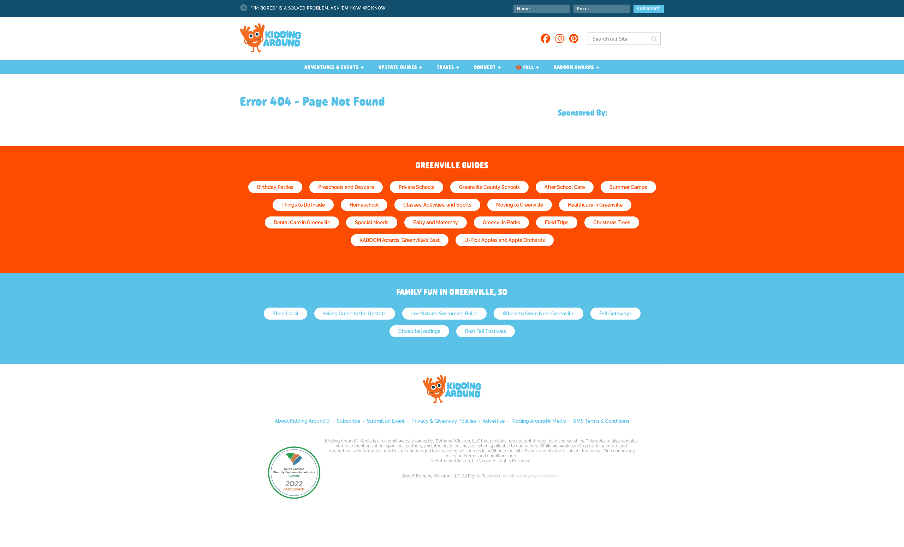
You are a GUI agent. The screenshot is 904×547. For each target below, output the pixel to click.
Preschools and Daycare (346, 187)
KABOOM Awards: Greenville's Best (399, 240)
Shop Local (285, 313)
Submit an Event (386, 421)
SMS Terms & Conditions (601, 421)
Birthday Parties (275, 187)
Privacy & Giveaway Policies (443, 421)
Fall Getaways (615, 313)
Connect (485, 67)
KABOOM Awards (574, 67)
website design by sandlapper (530, 476)
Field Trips (557, 222)
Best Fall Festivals (485, 331)
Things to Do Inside (303, 205)
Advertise (494, 421)
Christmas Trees (611, 222)
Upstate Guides (398, 67)
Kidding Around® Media (538, 421)
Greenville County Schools (489, 187)
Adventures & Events (331, 67)
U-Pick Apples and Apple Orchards (504, 240)
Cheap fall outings (419, 331)
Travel (445, 67)
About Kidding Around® (302, 421)
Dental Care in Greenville (302, 222)
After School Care (565, 187)
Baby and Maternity (435, 222)
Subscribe (348, 421)
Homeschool (364, 205)
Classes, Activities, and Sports (437, 205)
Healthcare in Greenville (595, 205)
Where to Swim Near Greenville (538, 313)
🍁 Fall (525, 67)
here (513, 455)
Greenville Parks (501, 222)
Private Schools (416, 187)
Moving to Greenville (519, 205)
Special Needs (371, 222)
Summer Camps (628, 187)
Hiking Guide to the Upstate (354, 313)
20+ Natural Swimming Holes (444, 313)
